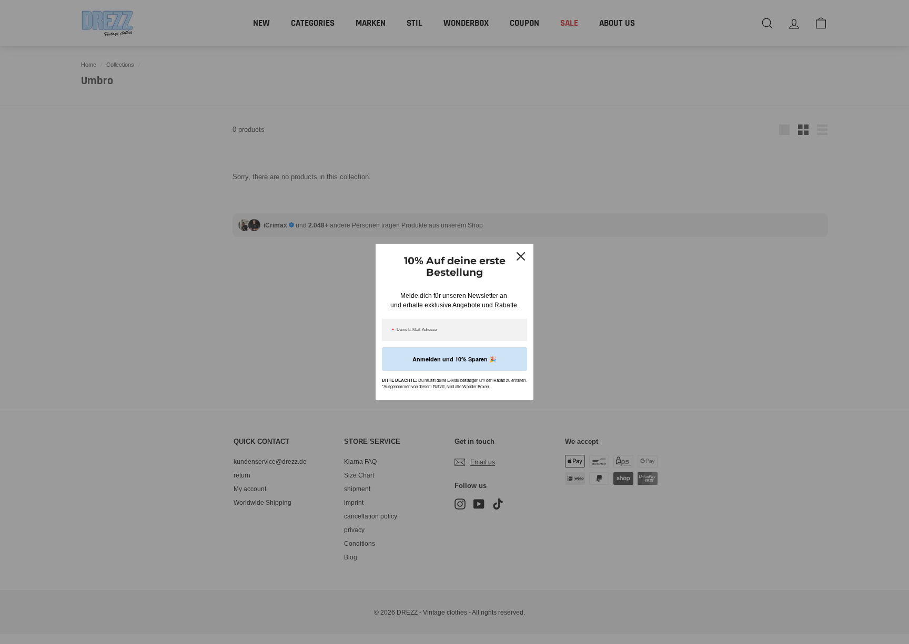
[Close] (520, 256)
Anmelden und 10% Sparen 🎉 (454, 359)
